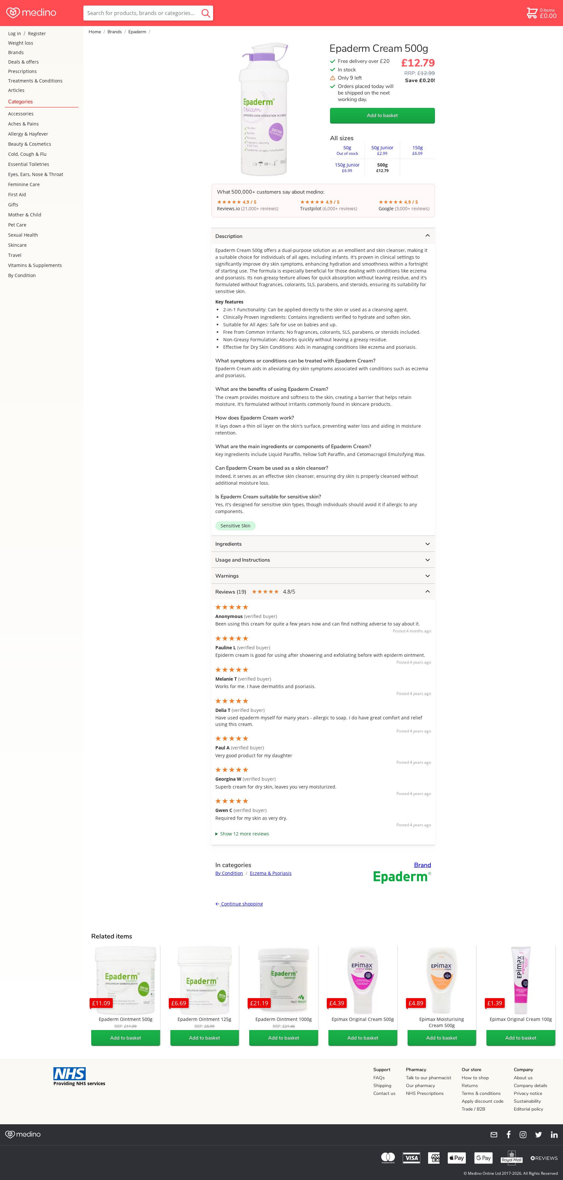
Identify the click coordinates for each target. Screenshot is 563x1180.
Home (95, 32)
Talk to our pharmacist (428, 1078)
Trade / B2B (473, 1109)
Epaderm (137, 32)
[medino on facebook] (504, 1134)
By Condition (22, 275)
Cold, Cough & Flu (27, 154)
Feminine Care (24, 184)
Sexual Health (23, 235)
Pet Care (17, 225)
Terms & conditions (481, 1093)
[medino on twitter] (535, 1134)
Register (37, 33)
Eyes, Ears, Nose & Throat (35, 174)
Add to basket (382, 115)
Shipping (382, 1086)
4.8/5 (255, 592)
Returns (470, 1086)
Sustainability (527, 1101)
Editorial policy (528, 1109)
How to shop (475, 1078)
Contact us (384, 1093)
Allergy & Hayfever (28, 134)
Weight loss (20, 43)
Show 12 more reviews (244, 834)
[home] (41, 13)
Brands (16, 52)
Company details (530, 1086)
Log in (14, 33)
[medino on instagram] (520, 1134)
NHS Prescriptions (425, 1093)
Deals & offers (23, 62)
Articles (16, 90)
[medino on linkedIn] (551, 1134)
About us (523, 1078)
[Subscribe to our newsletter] (491, 1134)
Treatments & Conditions (35, 81)
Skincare (17, 245)
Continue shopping (241, 904)
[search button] (205, 13)
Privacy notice (528, 1093)
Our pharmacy (420, 1086)
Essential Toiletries (28, 164)
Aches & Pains (23, 124)
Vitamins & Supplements (35, 265)
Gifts (13, 204)
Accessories (21, 114)
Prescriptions (22, 71)
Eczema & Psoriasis (271, 873)
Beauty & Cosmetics (29, 144)
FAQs (379, 1078)
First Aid (17, 194)
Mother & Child (24, 215)
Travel (15, 255)
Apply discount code (482, 1101)
